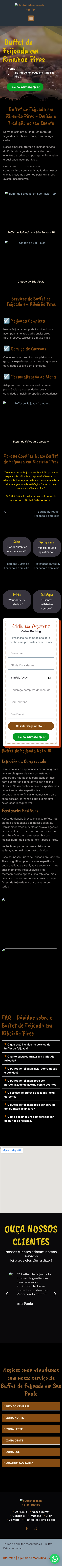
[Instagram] (35, 1528)
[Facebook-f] (26, 1528)
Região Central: (18, 1406)
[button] (31, 18)
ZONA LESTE (14, 1429)
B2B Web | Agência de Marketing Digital (29, 1558)
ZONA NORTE (15, 1417)
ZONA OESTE (14, 1440)
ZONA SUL (13, 1452)
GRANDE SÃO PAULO (19, 1463)
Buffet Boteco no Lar (38, 500)
